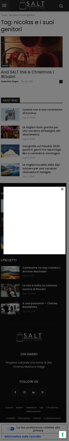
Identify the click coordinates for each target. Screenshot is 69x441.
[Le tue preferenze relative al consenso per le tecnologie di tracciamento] (62, 434)
